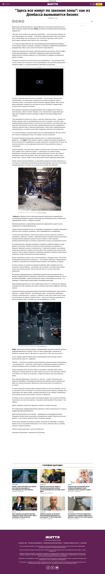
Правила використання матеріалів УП (52, 543)
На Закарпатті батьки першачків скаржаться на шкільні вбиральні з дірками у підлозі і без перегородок (80, 515)
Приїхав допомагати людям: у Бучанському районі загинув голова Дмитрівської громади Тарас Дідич (52, 489)
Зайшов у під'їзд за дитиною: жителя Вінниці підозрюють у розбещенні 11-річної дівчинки (50, 515)
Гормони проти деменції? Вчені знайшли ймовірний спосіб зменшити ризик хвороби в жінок (79, 488)
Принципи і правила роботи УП (71, 543)
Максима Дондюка (42, 212)
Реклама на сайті (23, 543)
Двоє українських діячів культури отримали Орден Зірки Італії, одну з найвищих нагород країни (24, 515)
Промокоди (83, 543)
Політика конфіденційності (35, 543)
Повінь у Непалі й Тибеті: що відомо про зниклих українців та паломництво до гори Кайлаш (24, 488)
